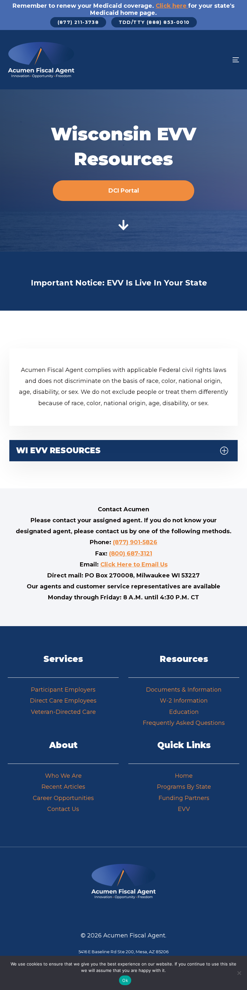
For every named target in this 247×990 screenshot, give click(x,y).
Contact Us (63, 809)
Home (184, 775)
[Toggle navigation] (200, 59)
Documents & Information (184, 689)
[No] (239, 973)
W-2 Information (184, 700)
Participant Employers (63, 689)
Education (184, 711)
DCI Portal (123, 190)
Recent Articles (63, 786)
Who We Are (63, 775)
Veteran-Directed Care (63, 711)
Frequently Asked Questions (184, 722)
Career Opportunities (63, 798)
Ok (125, 980)
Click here (171, 5)
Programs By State (184, 786)
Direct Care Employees (63, 700)
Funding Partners (184, 798)
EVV (184, 809)
